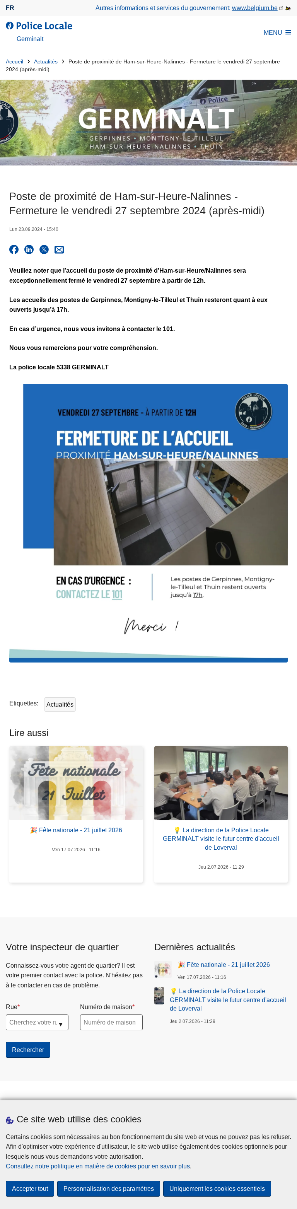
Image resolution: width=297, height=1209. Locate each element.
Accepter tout (30, 1188)
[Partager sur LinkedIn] (29, 249)
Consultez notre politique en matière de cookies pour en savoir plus (98, 1166)
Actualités (46, 62)
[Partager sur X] (44, 249)
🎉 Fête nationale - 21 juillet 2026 (224, 964)
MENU (273, 32)
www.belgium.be (255, 8)
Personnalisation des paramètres (108, 1188)
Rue (11, 1007)
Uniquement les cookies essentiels (217, 1188)
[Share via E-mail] (59, 249)
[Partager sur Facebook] (14, 249)
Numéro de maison (106, 1007)
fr (10, 8)
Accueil (14, 62)
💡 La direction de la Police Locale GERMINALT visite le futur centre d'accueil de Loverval (228, 1000)
